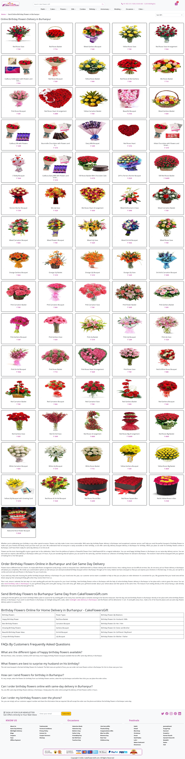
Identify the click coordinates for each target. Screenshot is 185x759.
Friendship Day (77, 735)
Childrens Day (104, 740)
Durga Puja (166, 728)
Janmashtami (167, 726)
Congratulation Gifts (106, 731)
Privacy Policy (44, 731)
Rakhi (135, 726)
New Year (103, 738)
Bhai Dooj (137, 731)
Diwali (136, 728)
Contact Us (43, 733)
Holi (164, 745)
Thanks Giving (104, 728)
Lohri (135, 740)
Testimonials (44, 726)
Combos (83, 9)
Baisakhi (166, 740)
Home (3, 14)
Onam (136, 735)
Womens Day (104, 735)
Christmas (137, 733)
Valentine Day (76, 728)
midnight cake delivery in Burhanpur (83, 600)
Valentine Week (77, 726)
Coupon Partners (45, 735)
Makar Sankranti (139, 742)
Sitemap (42, 738)
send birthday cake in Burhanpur (16, 584)
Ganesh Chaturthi (168, 738)
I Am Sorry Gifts (105, 726)
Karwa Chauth (167, 735)
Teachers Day (76, 740)
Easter (165, 742)
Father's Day (76, 733)
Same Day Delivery (16, 728)
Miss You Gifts (104, 733)
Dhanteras (137, 745)
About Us (13, 726)
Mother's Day (76, 731)
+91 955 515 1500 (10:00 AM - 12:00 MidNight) (139, 4)
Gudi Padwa (137, 738)
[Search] (102, 4)
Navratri (166, 731)
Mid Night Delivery (16, 731)
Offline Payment (15, 740)
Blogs (12, 733)
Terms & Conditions (46, 728)
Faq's (11, 738)
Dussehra (166, 733)
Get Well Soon (76, 738)
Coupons (13, 735)
